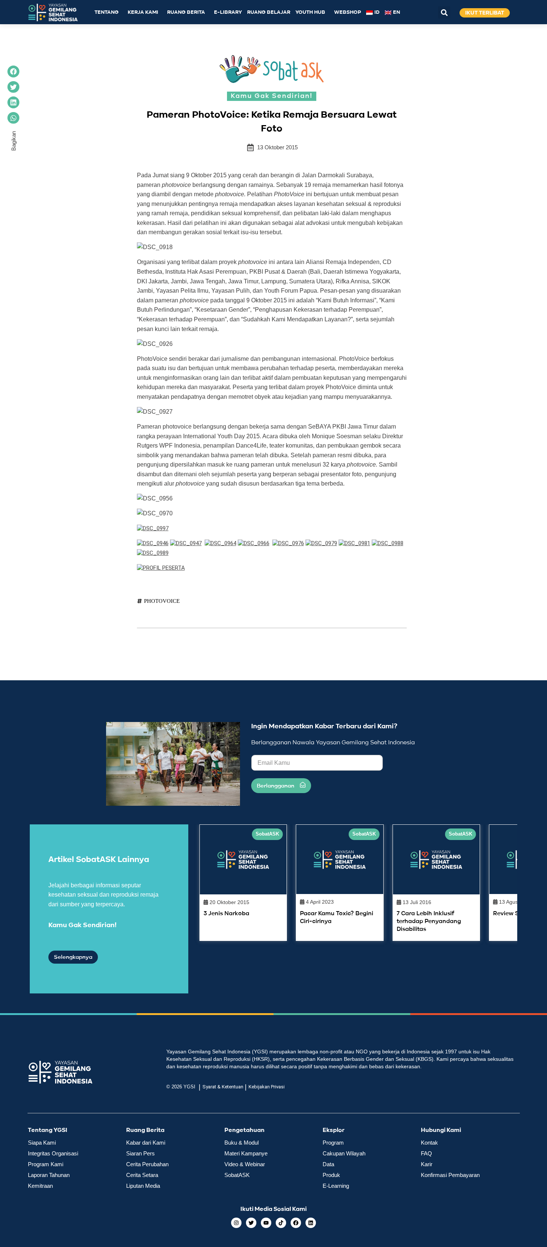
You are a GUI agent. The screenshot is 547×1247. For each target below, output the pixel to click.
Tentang (107, 12)
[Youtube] (266, 1223)
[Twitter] (251, 1223)
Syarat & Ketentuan (222, 1086)
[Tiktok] (281, 1223)
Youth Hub (310, 12)
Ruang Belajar (268, 12)
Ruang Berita (186, 12)
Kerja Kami (143, 12)
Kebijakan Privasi (267, 1086)
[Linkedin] (311, 1223)
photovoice (162, 601)
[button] (444, 12)
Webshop (347, 12)
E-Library (228, 12)
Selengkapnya (73, 957)
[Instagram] (236, 1223)
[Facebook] (296, 1223)
